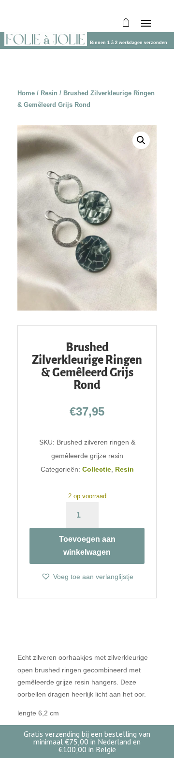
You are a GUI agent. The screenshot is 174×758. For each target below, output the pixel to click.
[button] (141, 140)
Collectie (96, 469)
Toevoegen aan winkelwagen (87, 545)
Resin (49, 93)
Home (26, 93)
